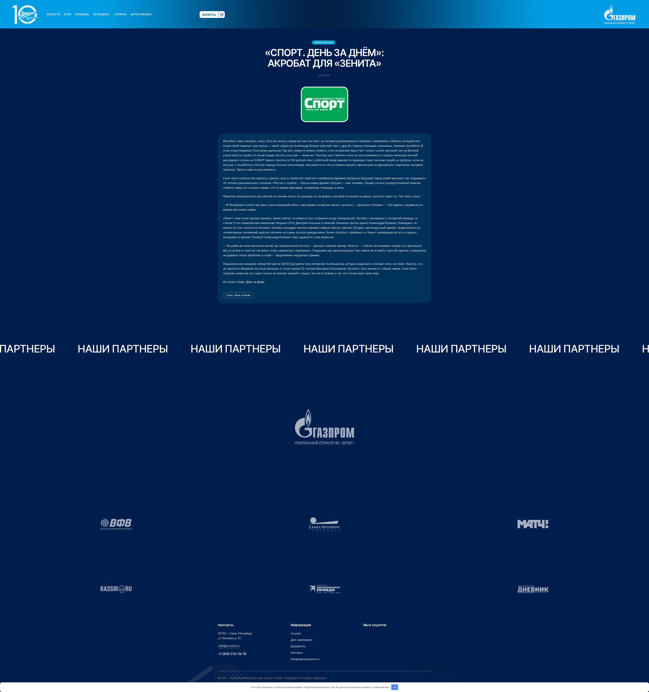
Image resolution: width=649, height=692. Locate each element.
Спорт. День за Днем (238, 295)
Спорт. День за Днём (250, 282)
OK (394, 687)
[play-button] (171, 14)
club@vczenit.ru (228, 646)
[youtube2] (165, 14)
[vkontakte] (160, 14)
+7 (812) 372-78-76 (232, 654)
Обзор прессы (324, 42)
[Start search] (187, 14)
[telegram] (176, 14)
